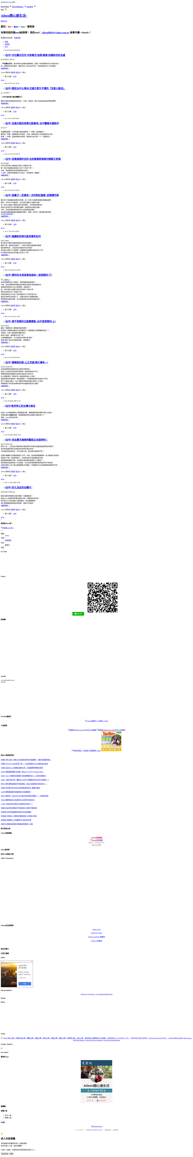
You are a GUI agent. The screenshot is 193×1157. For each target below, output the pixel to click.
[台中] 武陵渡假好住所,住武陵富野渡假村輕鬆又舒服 (33, 159)
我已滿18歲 (5, 1154)
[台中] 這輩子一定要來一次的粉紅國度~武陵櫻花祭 (32, 195)
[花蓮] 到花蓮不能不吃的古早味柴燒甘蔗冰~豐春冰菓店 (20, 788)
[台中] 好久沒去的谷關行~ (18, 487)
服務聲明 (115, 1130)
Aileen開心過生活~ (14, 15)
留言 (17, 72)
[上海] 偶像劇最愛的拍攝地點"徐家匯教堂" (16, 792)
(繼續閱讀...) (5, 68)
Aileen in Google (96, 933)
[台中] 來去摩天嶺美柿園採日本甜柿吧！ (26, 439)
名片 (6, 47)
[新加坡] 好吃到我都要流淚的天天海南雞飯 (16, 812)
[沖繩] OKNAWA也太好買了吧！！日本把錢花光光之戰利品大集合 (24, 764)
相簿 (6, 42)
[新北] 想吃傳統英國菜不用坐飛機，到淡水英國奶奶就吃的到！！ (24, 784)
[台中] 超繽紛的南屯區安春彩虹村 (23, 236)
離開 (11, 1154)
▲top (2, 80)
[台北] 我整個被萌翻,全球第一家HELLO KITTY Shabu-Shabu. (22, 772)
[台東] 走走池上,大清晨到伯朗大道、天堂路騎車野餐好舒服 (22, 768)
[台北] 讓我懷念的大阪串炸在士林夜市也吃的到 (17, 800)
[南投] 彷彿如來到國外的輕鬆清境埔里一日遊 (17, 824)
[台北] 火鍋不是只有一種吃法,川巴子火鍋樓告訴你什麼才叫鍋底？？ (25, 780)
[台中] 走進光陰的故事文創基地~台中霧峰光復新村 (32, 123)
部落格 (7, 44)
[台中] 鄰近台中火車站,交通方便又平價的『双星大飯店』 (35, 88)
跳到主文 (4, 21)
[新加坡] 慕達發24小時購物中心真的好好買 (16, 820)
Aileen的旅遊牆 (96, 838)
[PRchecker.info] (96, 1126)
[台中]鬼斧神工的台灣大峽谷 (20, 406)
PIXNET (81, 1130)
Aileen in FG (96, 929)
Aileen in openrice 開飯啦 (96, 937)
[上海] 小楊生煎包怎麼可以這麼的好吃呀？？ (17, 804)
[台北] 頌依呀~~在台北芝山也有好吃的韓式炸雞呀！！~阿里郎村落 (24, 796)
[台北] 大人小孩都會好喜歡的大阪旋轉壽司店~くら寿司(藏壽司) (23, 776)
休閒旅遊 (17, 38)
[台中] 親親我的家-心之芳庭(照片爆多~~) (26, 362)
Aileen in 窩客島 (96, 941)
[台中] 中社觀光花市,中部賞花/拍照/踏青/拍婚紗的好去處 (35, 55)
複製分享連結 (96, 845)
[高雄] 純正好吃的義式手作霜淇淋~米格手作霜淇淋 (19, 808)
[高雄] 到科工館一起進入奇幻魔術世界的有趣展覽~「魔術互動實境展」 (26, 760)
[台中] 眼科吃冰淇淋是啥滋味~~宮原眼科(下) (28, 275)
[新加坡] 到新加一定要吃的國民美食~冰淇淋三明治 (19, 816)
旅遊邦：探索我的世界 (96, 843)
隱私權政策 (108, 1130)
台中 (14, 76)
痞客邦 (13, 72)
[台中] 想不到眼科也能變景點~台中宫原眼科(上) (30, 321)
